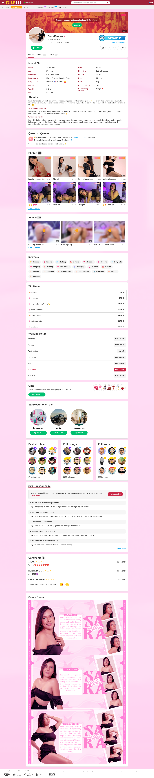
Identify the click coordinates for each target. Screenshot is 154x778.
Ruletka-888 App (64, 7)
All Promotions (38, 7)
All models (6, 7)
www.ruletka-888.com (26, 771)
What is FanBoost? (119, 42)
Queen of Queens (79, 137)
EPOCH (42, 771)
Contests (50, 7)
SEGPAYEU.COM (50, 771)
